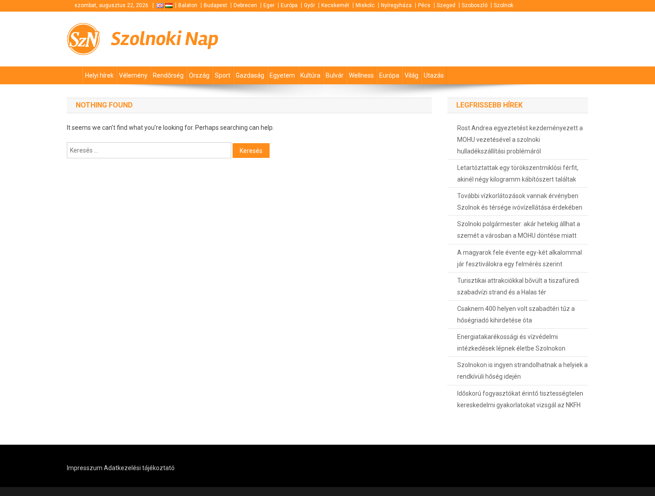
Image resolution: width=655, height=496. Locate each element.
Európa (289, 5)
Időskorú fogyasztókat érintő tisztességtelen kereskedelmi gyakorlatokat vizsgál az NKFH (520, 399)
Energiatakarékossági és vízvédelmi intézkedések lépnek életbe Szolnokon (511, 342)
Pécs (424, 5)
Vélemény (133, 75)
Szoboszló (474, 5)
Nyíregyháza (396, 5)
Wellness (361, 75)
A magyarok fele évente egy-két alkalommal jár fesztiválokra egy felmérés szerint (519, 258)
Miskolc (365, 5)
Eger (268, 5)
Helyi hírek (99, 75)
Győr (309, 5)
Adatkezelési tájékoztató (139, 467)
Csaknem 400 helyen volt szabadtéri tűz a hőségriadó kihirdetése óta (516, 314)
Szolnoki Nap (165, 39)
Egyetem (282, 75)
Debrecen (245, 5)
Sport (222, 75)
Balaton (187, 5)
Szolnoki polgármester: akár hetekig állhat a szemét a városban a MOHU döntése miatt (518, 229)
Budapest (215, 5)
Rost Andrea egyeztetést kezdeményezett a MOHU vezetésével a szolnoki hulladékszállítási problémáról (520, 139)
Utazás (434, 75)
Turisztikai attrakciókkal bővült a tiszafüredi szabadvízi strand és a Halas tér (518, 286)
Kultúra (310, 75)
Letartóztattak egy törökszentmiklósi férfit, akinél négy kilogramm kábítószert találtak (517, 173)
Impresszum (84, 467)
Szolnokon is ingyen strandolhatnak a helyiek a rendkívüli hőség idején (522, 370)
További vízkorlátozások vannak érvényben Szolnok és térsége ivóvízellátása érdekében (519, 201)
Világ (411, 75)
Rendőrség (168, 75)
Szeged (446, 5)
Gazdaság (250, 75)
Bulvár (335, 75)
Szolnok (503, 5)
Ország (199, 75)
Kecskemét (335, 5)
